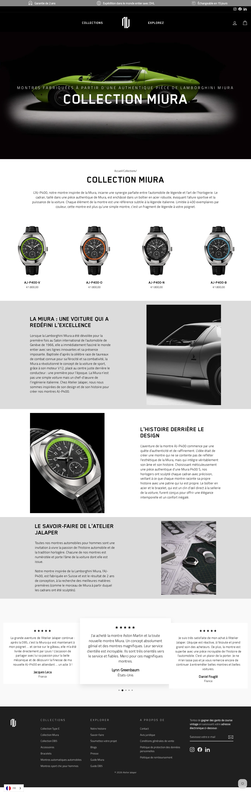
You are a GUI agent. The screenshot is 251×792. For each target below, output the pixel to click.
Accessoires (47, 747)
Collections (129, 171)
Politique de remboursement (156, 757)
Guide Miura (97, 760)
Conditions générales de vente (157, 741)
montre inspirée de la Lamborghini (68, 571)
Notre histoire (98, 728)
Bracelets (46, 753)
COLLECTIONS (92, 23)
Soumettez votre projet (103, 741)
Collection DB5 (49, 741)
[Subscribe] (230, 737)
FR (14, 788)
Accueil (118, 171)
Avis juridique (147, 735)
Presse (94, 753)
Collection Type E (50, 728)
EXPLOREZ (156, 23)
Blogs (93, 747)
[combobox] (14, 788)
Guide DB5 (96, 766)
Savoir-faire (97, 735)
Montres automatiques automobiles (61, 760)
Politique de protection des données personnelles (160, 749)
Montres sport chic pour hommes (59, 766)
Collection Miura (50, 735)
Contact (144, 728)
